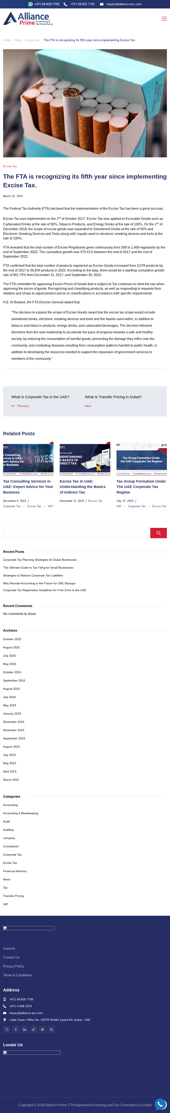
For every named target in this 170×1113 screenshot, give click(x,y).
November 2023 (13, 730)
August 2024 (11, 688)
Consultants (11, 846)
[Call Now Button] (160, 1104)
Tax (5, 887)
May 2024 (9, 705)
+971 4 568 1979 (20, 1006)
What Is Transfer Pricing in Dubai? (113, 397)
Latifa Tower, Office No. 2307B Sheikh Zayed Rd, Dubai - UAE (49, 1019)
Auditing (8, 829)
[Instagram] (6, 1029)
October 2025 (12, 639)
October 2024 (12, 672)
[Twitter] (51, 1029)
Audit (6, 821)
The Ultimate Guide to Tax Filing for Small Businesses (38, 567)
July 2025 (9, 655)
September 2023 (14, 738)
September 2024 (14, 680)
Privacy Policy (13, 966)
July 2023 (9, 755)
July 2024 (9, 697)
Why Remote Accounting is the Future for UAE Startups (39, 583)
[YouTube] (42, 1029)
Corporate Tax (12, 506)
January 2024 (12, 713)
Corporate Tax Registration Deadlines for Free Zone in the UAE (44, 590)
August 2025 (11, 647)
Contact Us (11, 957)
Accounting (10, 805)
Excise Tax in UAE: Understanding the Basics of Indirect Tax (83, 486)
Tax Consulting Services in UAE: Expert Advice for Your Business (28, 486)
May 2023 (9, 763)
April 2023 (9, 771)
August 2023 (11, 746)
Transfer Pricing (13, 896)
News (6, 879)
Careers (9, 948)
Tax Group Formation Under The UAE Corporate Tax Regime (141, 486)
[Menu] (164, 19)
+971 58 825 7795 (21, 999)
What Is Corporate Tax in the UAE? (40, 397)
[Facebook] (15, 1029)
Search (158, 533)
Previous (23, 406)
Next (88, 406)
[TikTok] (33, 1029)
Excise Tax (10, 166)
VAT (50, 506)
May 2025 (9, 664)
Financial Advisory (15, 871)
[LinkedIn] (24, 1029)
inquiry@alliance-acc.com (26, 1013)
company (9, 838)
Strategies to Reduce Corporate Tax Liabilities (33, 575)
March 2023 (11, 779)
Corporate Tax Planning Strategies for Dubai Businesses (40, 559)
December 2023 (13, 721)
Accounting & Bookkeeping (20, 813)
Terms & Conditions (17, 975)
